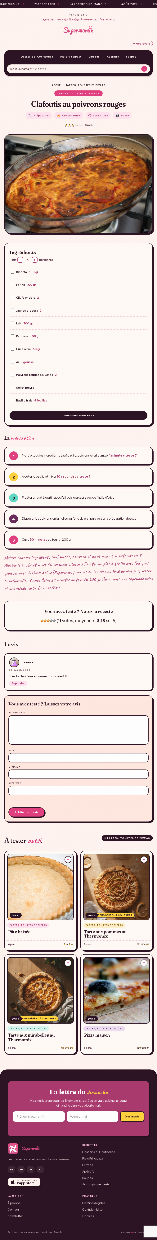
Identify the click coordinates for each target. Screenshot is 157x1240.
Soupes (131, 56)
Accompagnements (96, 1184)
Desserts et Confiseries (37, 56)
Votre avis (16, 712)
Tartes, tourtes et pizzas (85, 85)
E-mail (14, 766)
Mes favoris (141, 43)
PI (30, 1169)
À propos (14, 1203)
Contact (13, 1209)
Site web (14, 783)
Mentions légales (93, 1203)
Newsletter (15, 1216)
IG (11, 1169)
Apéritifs (113, 56)
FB (21, 1169)
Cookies (88, 1216)
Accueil (57, 85)
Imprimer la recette (78, 415)
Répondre (18, 683)
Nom (12, 750)
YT (40, 1169)
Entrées (94, 56)
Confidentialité (92, 1209)
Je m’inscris (132, 1116)
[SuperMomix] (78, 30)
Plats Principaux (71, 56)
